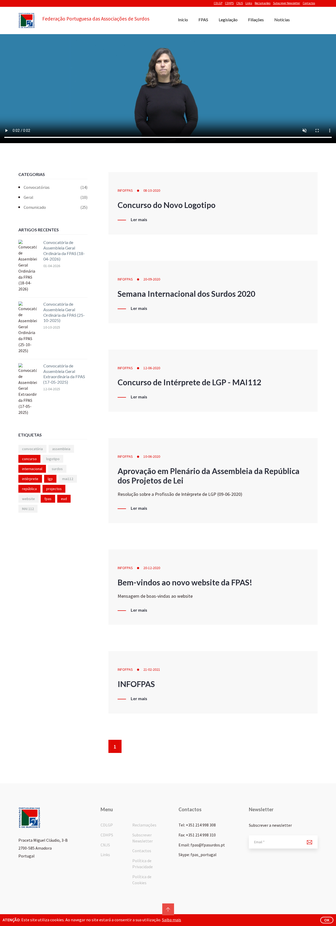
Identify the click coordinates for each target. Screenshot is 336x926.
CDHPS (229, 3)
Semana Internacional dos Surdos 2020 (186, 293)
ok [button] (326, 920)
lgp (50, 478)
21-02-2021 (151, 669)
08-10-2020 (151, 190)
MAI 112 (28, 508)
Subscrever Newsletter (286, 3)
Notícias (282, 19)
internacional (32, 468)
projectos (54, 488)
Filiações (256, 19)
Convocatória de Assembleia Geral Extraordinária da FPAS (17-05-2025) (64, 373)
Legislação (228, 19)
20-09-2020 (151, 279)
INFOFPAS (125, 190)
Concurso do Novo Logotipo (167, 205)
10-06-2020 (151, 456)
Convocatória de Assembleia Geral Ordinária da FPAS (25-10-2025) (64, 312)
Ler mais (139, 220)
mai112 (67, 478)
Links (248, 3)
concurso (29, 458)
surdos (57, 468)
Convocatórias (55, 187)
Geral (55, 197)
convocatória (32, 448)
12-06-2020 (151, 368)
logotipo (53, 458)
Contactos (309, 3)
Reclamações (262, 3)
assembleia (61, 448)
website (28, 498)
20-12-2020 (151, 567)
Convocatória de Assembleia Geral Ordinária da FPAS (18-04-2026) (64, 250)
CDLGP (218, 3)
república (29, 488)
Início (183, 19)
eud (64, 498)
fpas (47, 498)
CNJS (239, 3)
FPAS (203, 19)
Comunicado (55, 207)
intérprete (30, 478)
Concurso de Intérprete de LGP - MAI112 (189, 382)
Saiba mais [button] (171, 919)
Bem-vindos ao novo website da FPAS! (185, 582)
